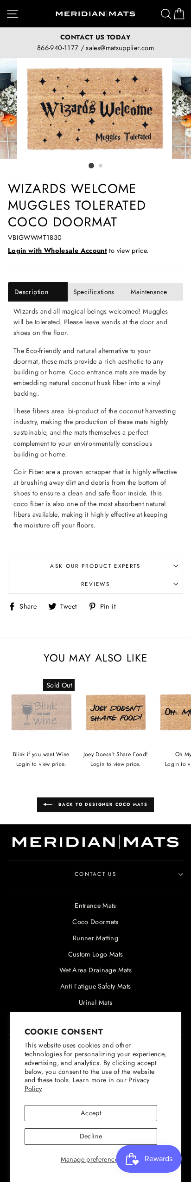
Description (31, 292)
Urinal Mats (95, 1002)
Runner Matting (95, 938)
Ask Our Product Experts (95, 566)
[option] (95, 42)
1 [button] (91, 165)
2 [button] (101, 166)
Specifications (94, 292)
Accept (91, 1113)
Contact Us (95, 874)
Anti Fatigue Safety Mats (95, 986)
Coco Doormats (95, 921)
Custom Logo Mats (95, 954)
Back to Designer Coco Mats (102, 804)
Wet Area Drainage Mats (95, 970)
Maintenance (149, 292)
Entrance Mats (95, 905)
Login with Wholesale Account (57, 250)
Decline (91, 1136)
